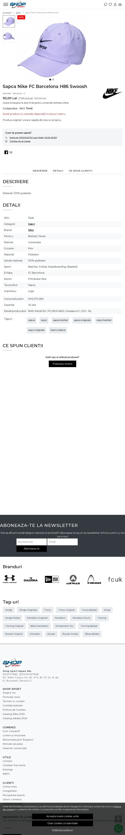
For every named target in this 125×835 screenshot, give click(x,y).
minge (8, 610)
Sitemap (8, 769)
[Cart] (120, 4)
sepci (44, 320)
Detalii (58, 170)
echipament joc (64, 626)
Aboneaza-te (31, 548)
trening (101, 618)
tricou (47, 610)
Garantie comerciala (15, 748)
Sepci (18, 12)
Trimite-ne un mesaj (20, 141)
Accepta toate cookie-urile (62, 816)
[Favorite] (110, 4)
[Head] (94, 585)
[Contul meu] (115, 4)
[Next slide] (118, 579)
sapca (31, 320)
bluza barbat (92, 634)
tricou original (66, 610)
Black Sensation (39, 626)
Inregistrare (10, 791)
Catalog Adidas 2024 (15, 718)
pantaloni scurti (81, 618)
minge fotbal (12, 618)
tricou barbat (89, 610)
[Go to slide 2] (53, 79)
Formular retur (11, 697)
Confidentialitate (13, 705)
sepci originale (36, 330)
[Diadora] (31, 585)
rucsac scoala (70, 634)
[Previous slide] (6, 579)
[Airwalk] (73, 585)
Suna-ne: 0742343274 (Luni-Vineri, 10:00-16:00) (33, 137)
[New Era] (52, 585)
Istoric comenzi (12, 799)
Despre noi (9, 692)
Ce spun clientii (80, 170)
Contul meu (10, 786)
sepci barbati (104, 320)
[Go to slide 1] (50, 79)
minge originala (28, 610)
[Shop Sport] (20, 4)
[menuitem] (9, 21)
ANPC (6, 773)
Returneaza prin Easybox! (18, 739)
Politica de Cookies (14, 709)
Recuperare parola (14, 795)
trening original (14, 626)
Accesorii (7, 12)
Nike (31, 230)
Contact (7, 761)
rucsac (51, 634)
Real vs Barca (58, 330)
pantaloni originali (37, 618)
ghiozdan (35, 634)
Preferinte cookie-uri (62, 830)
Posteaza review (62, 363)
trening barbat (88, 626)
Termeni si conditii (14, 701)
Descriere (40, 170)
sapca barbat (60, 320)
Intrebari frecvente (14, 765)
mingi (107, 610)
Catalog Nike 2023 (14, 714)
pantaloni (60, 618)
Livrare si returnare (14, 735)
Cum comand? (11, 731)
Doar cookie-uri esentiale (62, 823)
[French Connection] (115, 585)
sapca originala (82, 320)
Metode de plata (13, 744)
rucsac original (13, 634)
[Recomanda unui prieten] (12, 152)
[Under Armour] (10, 585)
